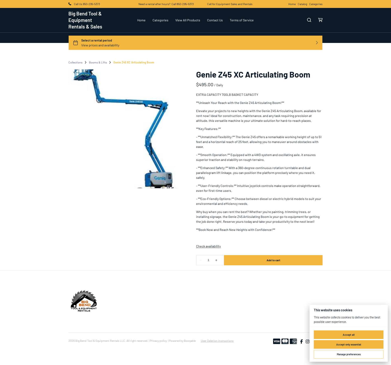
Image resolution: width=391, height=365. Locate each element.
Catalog (302, 4)
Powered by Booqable (182, 340)
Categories (316, 4)
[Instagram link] (307, 341)
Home (292, 4)
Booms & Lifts (98, 62)
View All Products (187, 20)
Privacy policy (158, 340)
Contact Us (215, 20)
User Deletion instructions (217, 340)
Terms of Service (242, 20)
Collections (75, 62)
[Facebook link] (301, 341)
